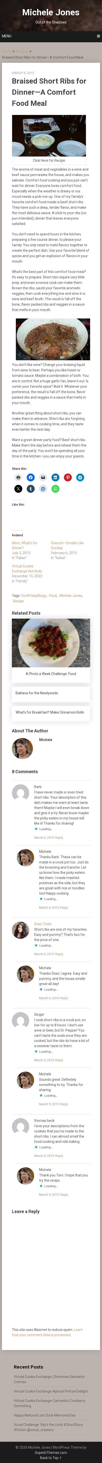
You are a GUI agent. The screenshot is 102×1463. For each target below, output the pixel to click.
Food (53, 596)
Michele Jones (50, 12)
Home (6, 51)
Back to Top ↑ (51, 1458)
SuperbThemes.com (51, 1453)
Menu (6, 36)
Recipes (22, 51)
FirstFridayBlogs (34, 596)
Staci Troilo (42, 924)
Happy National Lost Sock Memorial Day (45, 1415)
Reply (59, 837)
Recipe (18, 601)
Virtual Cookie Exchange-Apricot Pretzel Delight (51, 1391)
